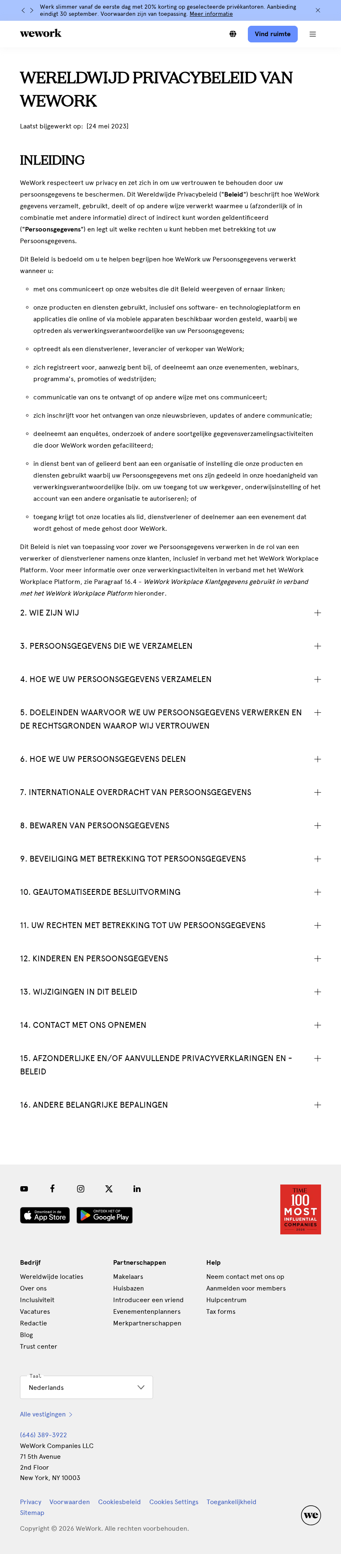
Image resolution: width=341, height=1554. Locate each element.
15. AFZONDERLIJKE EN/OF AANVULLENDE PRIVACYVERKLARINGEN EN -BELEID (156, 1064)
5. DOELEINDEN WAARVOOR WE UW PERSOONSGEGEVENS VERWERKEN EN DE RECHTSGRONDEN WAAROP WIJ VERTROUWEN (161, 719)
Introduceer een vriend (148, 1300)
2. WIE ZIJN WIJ (49, 613)
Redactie (33, 1323)
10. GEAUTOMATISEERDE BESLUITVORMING (100, 892)
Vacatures (35, 1311)
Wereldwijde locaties (51, 1277)
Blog (26, 1335)
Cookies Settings (173, 1502)
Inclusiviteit (37, 1300)
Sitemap (32, 1513)
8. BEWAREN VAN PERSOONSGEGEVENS (94, 825)
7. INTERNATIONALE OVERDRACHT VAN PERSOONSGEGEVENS (135, 792)
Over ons (33, 1288)
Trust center (38, 1346)
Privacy (30, 1502)
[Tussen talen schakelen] (233, 34)
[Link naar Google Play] (105, 1215)
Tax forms (220, 1311)
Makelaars (128, 1277)
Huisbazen (128, 1288)
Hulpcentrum (226, 1300)
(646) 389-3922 (43, 1435)
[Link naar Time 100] (300, 1209)
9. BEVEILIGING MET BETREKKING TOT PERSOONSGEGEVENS (133, 859)
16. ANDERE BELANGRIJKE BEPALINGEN (94, 1105)
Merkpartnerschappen (147, 1323)
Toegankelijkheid (232, 1502)
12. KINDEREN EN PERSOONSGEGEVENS (94, 958)
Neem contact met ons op (245, 1277)
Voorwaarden (69, 1502)
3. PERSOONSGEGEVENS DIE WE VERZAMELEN (106, 646)
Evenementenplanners (146, 1311)
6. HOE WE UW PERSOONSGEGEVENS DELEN (103, 759)
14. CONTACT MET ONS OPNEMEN (83, 1025)
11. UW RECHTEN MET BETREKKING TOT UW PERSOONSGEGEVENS (142, 925)
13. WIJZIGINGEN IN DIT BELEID (78, 992)
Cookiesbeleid (119, 1502)
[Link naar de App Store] (45, 1215)
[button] (312, 34)
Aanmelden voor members (246, 1288)
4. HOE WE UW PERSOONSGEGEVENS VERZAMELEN (116, 679)
